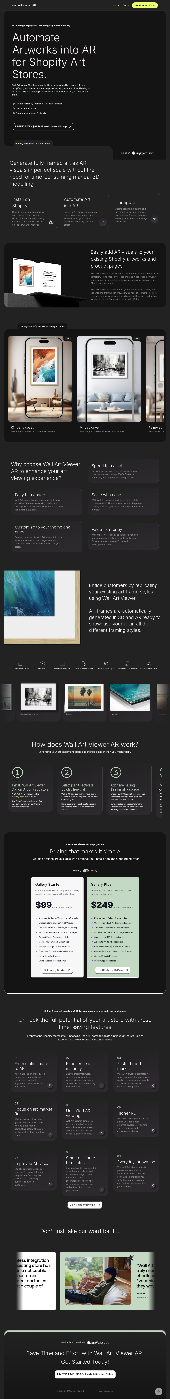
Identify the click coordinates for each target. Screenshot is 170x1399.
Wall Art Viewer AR (24, 5)
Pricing (116, 5)
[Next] (160, 385)
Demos (126, 5)
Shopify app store (20, 796)
